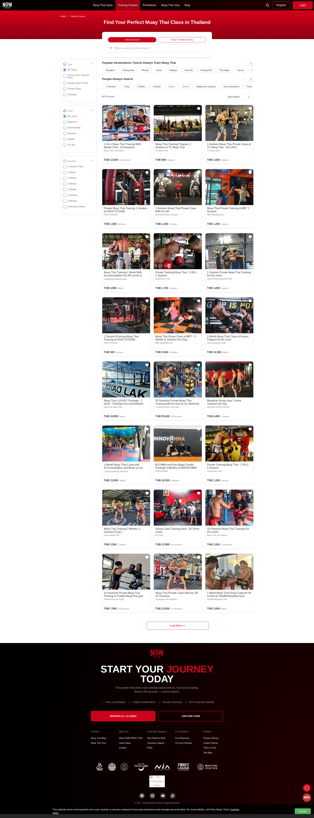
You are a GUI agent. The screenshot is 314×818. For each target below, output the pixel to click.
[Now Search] (268, 5)
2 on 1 (186, 86)
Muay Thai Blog (98, 738)
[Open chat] (307, 788)
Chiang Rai (206, 70)
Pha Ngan (224, 70)
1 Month (156, 86)
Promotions (149, 5)
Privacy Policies (211, 738)
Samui (240, 70)
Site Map (207, 752)
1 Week (141, 86)
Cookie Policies (210, 743)
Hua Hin (189, 70)
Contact (122, 748)
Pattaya (173, 70)
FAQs (150, 748)
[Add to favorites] (147, 108)
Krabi (159, 70)
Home (63, 16)
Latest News (125, 743)
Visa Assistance (231, 86)
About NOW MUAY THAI (131, 738)
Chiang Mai (128, 70)
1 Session (111, 86)
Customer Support (155, 743)
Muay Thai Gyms (103, 5)
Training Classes (128, 5)
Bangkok (110, 70)
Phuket (145, 70)
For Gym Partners (183, 743)
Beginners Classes (206, 86)
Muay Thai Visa (170, 5)
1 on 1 (171, 86)
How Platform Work (156, 738)
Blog (187, 5)
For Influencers (182, 738)
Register (281, 5)
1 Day (126, 86)
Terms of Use (209, 748)
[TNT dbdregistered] (157, 781)
